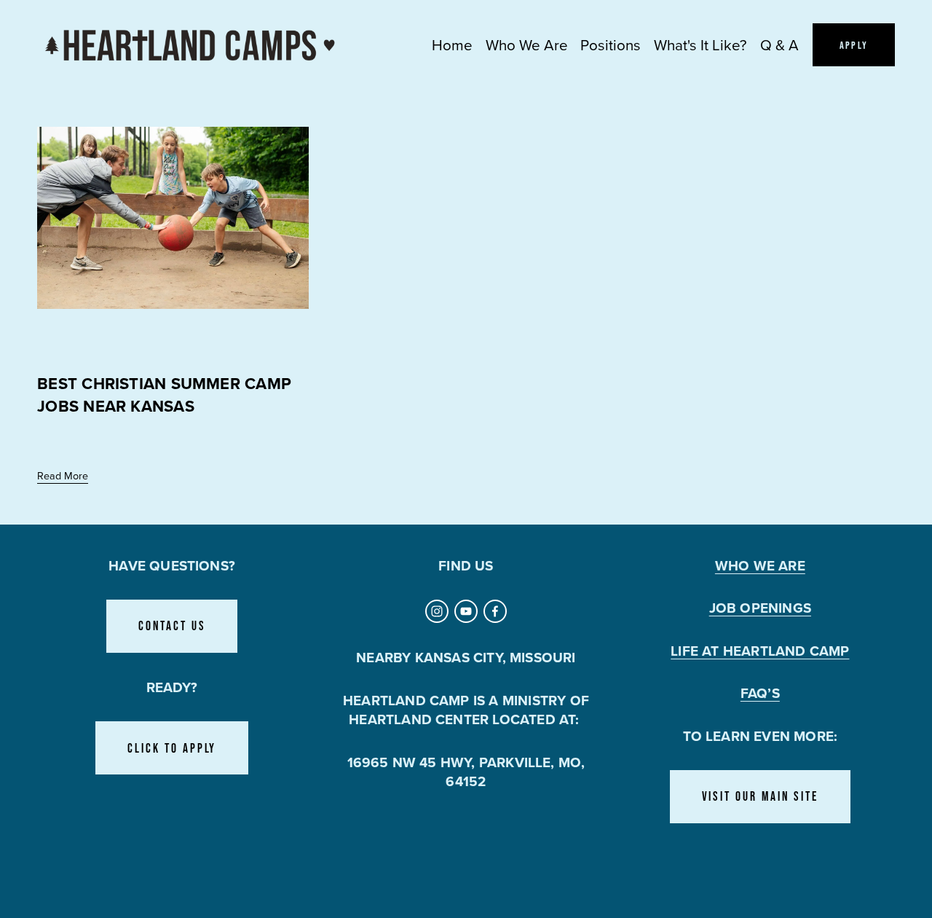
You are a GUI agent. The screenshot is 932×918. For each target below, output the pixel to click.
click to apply (172, 748)
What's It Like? (700, 44)
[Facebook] (495, 611)
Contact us (172, 626)
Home (452, 44)
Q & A (779, 44)
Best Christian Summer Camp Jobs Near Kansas (164, 394)
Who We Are (527, 44)
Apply (854, 45)
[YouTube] (466, 611)
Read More (62, 475)
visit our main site (760, 796)
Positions (610, 44)
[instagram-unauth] (437, 611)
